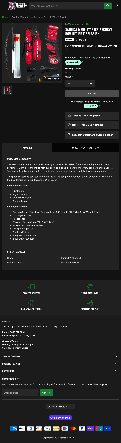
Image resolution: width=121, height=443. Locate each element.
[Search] (108, 6)
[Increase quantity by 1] (91, 83)
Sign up (46, 392)
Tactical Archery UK (78, 24)
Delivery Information (85, 148)
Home (5, 17)
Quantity (69, 77)
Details (27, 148)
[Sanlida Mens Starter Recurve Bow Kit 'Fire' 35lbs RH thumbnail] (6, 90)
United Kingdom (59, 406)
